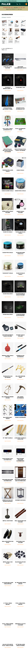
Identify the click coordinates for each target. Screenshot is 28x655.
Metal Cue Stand (8, 520)
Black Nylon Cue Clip (20, 563)
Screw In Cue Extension (20, 356)
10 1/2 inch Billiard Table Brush (7, 583)
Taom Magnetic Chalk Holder (20, 294)
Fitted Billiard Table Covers (20, 645)
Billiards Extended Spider (7, 397)
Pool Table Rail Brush (20, 604)
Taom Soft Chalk (8, 273)
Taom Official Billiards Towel (8, 109)
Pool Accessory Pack (20, 129)
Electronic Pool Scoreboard (8, 459)
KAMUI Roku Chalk (20, 190)
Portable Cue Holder (20, 542)
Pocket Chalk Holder (20, 336)
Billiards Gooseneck (20, 397)
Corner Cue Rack (20, 500)
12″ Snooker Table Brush (20, 583)
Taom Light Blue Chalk (20, 233)
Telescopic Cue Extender (7, 377)
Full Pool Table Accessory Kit (8, 129)
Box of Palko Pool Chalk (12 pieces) (20, 150)
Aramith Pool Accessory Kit (20, 109)
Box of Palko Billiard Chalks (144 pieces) (7, 150)
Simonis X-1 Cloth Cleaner (20, 624)
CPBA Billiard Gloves (7, 67)
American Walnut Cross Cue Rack (7, 501)
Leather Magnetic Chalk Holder (7, 336)
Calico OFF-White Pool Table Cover (7, 645)
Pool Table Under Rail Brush (7, 624)
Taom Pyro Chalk (7, 252)
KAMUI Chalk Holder (20, 212)
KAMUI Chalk (20, 170)
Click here (19, 9)
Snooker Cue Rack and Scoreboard (20, 480)
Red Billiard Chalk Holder (7, 356)
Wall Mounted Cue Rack (7, 542)
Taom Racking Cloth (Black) (20, 315)
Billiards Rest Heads (7, 418)
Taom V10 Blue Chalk (20, 274)
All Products (4, 17)
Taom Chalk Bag (8, 314)
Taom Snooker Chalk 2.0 (20, 253)
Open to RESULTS (8, 48)
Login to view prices (8, 69)
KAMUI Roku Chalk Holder (7, 212)
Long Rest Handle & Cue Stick (20, 439)
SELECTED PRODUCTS (11, 9)
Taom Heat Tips (20, 87)
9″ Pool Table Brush (8, 604)
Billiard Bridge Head (20, 377)
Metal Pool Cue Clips (7, 563)
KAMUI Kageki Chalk (7, 190)
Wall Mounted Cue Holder (20, 521)
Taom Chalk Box (8, 293)
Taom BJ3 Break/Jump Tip (7, 88)
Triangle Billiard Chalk (7, 171)
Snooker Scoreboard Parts (20, 67)
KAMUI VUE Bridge (20, 417)
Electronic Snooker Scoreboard (20, 459)
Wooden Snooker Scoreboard (7, 480)
